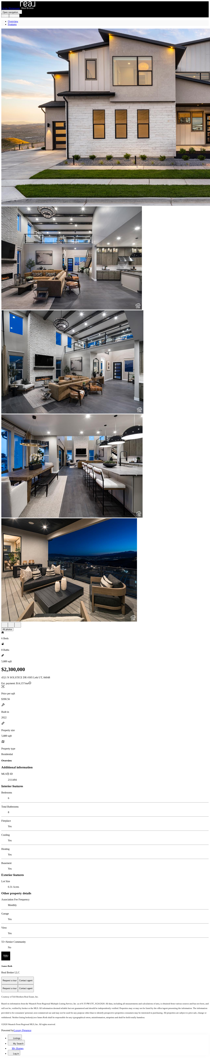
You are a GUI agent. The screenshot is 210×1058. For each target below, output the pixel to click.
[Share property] (17, 625)
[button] (105, 117)
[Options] (4, 625)
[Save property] (11, 625)
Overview (13, 21)
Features (12, 24)
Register (14, 15)
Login (5, 15)
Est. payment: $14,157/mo (15, 683)
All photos (7, 629)
